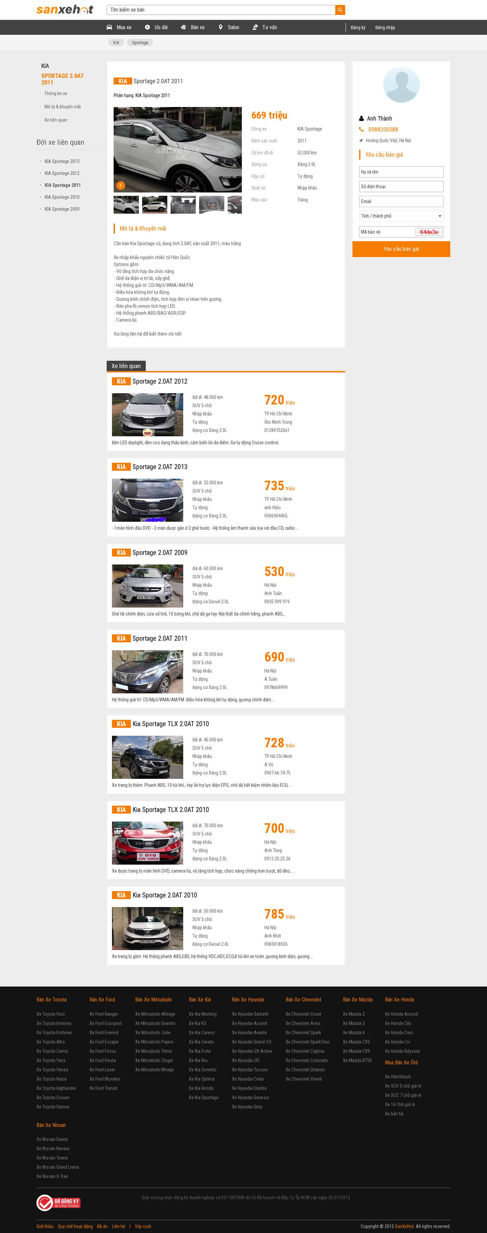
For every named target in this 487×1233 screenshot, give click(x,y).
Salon (233, 27)
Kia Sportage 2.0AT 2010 (157, 895)
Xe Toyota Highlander (56, 1088)
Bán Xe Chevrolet (303, 999)
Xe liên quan (55, 120)
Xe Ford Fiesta (102, 1060)
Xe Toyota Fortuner (54, 1032)
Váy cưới (143, 1226)
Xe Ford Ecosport (105, 1023)
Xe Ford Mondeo (104, 1079)
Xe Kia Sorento (203, 1069)
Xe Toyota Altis (50, 1042)
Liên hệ (118, 1226)
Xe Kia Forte (200, 1051)
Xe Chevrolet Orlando (305, 1069)
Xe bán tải (394, 1113)
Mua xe (123, 27)
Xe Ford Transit (103, 1088)
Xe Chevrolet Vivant (304, 1079)
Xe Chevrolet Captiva (305, 1051)
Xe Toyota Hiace (51, 1079)
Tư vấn (269, 27)
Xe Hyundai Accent (249, 1023)
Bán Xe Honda (399, 999)
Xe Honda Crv (397, 1042)
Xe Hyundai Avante (249, 1032)
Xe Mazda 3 (354, 1023)
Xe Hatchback (398, 1076)
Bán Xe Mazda (358, 999)
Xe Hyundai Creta (248, 1079)
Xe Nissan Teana (52, 1157)
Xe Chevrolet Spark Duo (308, 1042)
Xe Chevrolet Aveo (303, 1023)
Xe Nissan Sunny (52, 1139)
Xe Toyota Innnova (53, 1023)
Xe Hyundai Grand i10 (251, 1042)
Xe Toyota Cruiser (53, 1097)
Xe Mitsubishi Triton (153, 1051)
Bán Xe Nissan (51, 1125)
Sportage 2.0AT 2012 (152, 381)
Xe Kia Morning (203, 1014)
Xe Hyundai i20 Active (252, 1051)
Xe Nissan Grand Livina (57, 1167)
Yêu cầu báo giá (401, 249)
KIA (116, 42)
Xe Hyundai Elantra (249, 1088)
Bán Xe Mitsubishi (153, 999)
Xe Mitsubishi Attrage (155, 1014)
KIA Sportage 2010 (60, 197)
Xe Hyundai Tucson (250, 1069)
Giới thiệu (45, 1226)
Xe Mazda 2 (354, 1014)
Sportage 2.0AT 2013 (152, 467)
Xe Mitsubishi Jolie (153, 1032)
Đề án (102, 1226)
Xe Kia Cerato (201, 1042)
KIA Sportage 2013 (60, 161)
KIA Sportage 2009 (60, 209)
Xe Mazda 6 (354, 1032)
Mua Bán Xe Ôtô (401, 1062)
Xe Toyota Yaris (51, 1060)
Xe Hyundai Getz (247, 1106)
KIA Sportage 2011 (60, 185)
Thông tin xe (55, 93)
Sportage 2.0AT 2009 (152, 553)
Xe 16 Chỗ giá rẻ (400, 1104)
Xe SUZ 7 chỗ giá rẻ (403, 1095)
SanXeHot (404, 1226)
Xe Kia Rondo (201, 1088)
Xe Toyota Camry (52, 1051)
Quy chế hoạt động (75, 1226)
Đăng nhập (385, 27)
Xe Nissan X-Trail (52, 1176)
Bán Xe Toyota (51, 999)
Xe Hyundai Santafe (250, 1014)
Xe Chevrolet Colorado (307, 1060)
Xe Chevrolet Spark (303, 1032)
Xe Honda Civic (399, 1032)
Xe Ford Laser (102, 1069)
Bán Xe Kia (200, 999)
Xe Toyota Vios (50, 1014)
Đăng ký (358, 27)
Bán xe (197, 27)
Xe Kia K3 (197, 1023)
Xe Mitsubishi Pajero (154, 1042)
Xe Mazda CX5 (356, 1042)
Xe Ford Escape (104, 1042)
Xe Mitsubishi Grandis (155, 1023)
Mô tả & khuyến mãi (62, 106)
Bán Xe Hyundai (248, 999)
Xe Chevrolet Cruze (303, 1014)
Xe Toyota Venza (52, 1069)
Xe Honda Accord (401, 1014)
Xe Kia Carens (202, 1032)
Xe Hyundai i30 (245, 1060)
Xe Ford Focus (102, 1051)
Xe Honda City (398, 1023)
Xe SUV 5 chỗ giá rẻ (403, 1086)
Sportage (140, 42)
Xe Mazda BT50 (357, 1060)
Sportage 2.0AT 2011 (152, 638)
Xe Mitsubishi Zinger (154, 1060)
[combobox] (401, 216)
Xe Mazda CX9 (356, 1051)
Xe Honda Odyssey (402, 1051)
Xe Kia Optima (202, 1079)
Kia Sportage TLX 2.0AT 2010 (163, 724)
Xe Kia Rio (198, 1060)
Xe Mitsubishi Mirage (154, 1069)
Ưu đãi (160, 27)
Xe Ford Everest (104, 1032)
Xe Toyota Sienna (52, 1106)
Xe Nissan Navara (52, 1148)
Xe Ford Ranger (103, 1014)
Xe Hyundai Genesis (250, 1097)
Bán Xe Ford (102, 999)
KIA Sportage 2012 (60, 173)
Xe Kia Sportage (204, 1097)
